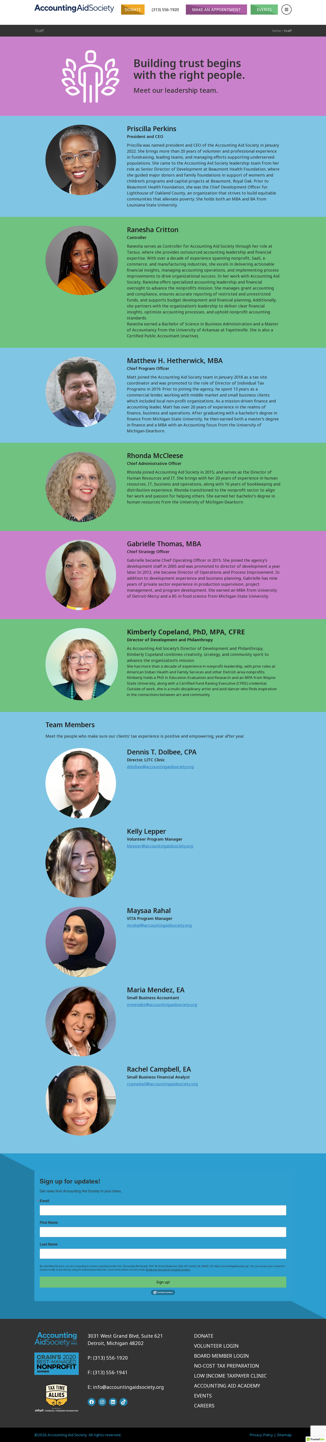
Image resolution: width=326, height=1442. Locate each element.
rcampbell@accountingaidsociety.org (162, 1083)
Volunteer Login (216, 1345)
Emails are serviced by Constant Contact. (168, 1269)
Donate (133, 9)
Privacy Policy (261, 1434)
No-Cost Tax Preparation (226, 1365)
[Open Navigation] (286, 9)
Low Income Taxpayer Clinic (230, 1375)
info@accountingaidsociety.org (128, 1387)
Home (276, 31)
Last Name (49, 1244)
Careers (204, 1405)
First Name (49, 1222)
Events (264, 9)
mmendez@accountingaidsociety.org (162, 1004)
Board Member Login (221, 1355)
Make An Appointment (216, 9)
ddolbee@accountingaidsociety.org (160, 766)
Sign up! (163, 1282)
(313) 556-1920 (165, 9)
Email (44, 1201)
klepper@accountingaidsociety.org (160, 846)
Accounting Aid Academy (227, 1385)
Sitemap (284, 1434)
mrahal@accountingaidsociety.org (159, 925)
